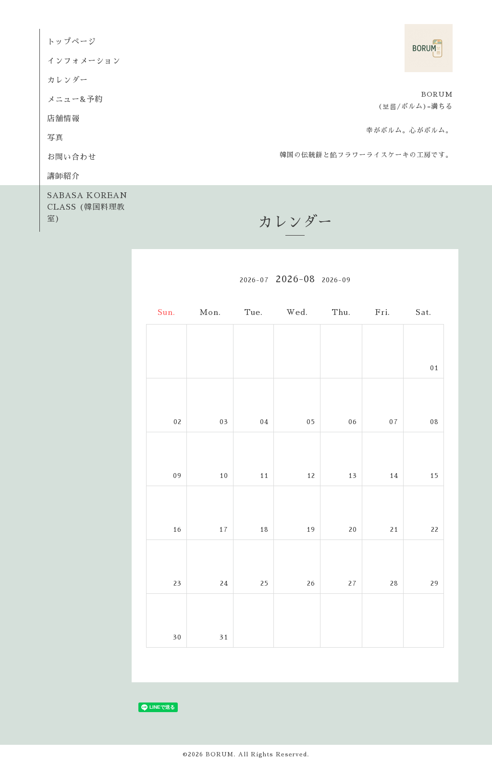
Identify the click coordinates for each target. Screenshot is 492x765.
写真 (55, 138)
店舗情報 (63, 119)
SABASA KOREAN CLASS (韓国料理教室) (87, 207)
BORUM (220, 754)
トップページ (71, 42)
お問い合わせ (71, 157)
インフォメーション (84, 61)
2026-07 (254, 279)
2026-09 (336, 279)
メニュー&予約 (75, 99)
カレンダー (67, 80)
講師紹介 (63, 176)
